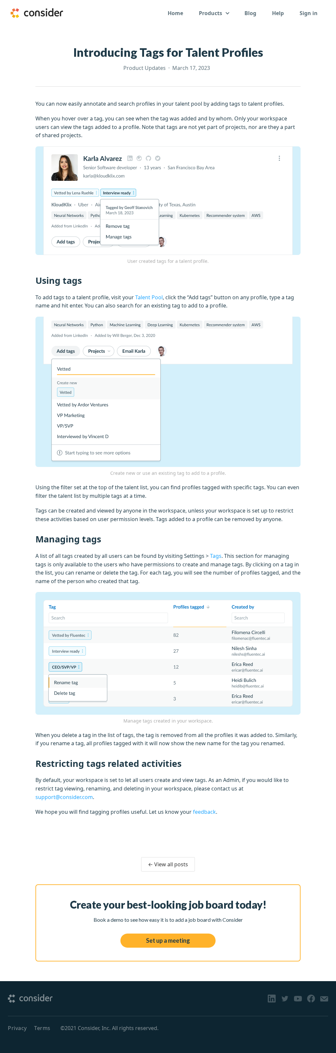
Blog (250, 13)
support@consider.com (64, 797)
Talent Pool (149, 297)
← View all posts (168, 864)
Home (175, 13)
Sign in (309, 13)
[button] (214, 13)
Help (278, 13)
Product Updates (144, 68)
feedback (204, 811)
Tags (215, 555)
